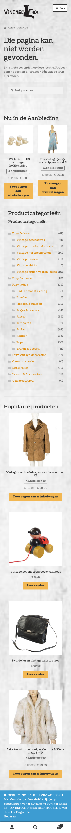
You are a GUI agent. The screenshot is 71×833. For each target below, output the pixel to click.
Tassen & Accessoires (27, 374)
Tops (20, 342)
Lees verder (35, 585)
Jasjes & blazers (28, 310)
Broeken (23, 297)
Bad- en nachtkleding (32, 291)
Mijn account (12, 827)
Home (11, 27)
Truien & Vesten (28, 349)
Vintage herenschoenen (34, 253)
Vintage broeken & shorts (35, 246)
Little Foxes (20, 368)
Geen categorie (23, 361)
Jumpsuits (24, 323)
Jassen (21, 316)
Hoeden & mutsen (29, 304)
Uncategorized (23, 381)
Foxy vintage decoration (29, 355)
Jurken (22, 329)
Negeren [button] (10, 816)
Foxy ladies (20, 285)
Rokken (22, 336)
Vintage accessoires (31, 240)
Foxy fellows (21, 233)
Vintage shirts (27, 265)
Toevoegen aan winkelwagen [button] (18, 191)
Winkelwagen (54, 824)
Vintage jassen (27, 259)
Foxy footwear (22, 278)
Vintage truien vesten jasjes (37, 272)
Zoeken (35, 827)
